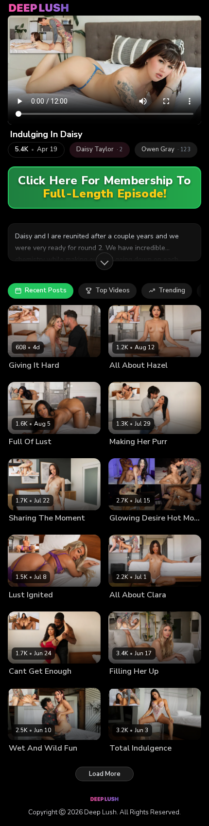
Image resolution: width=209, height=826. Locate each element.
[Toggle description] (104, 261)
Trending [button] (171, 290)
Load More (105, 774)
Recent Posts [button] (46, 290)
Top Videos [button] (112, 290)
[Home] (39, 7)
